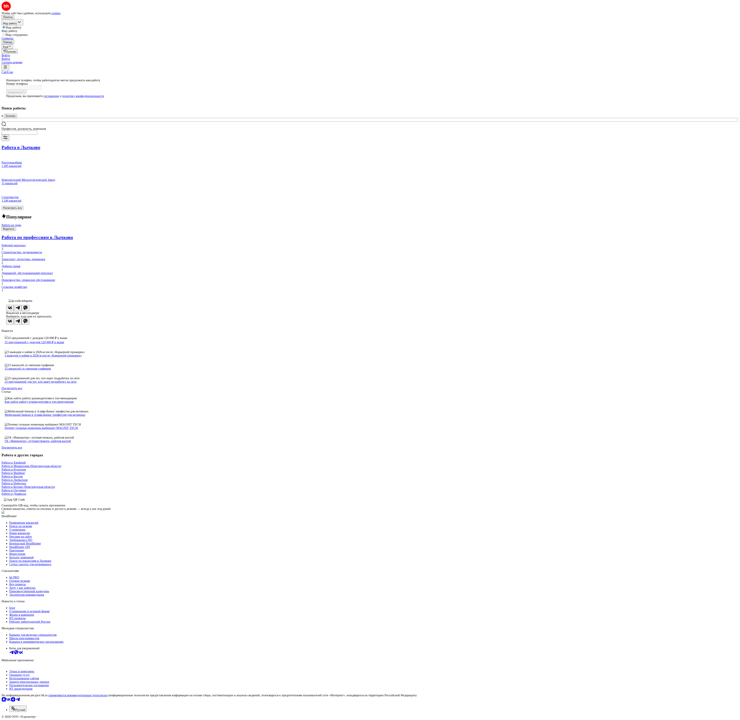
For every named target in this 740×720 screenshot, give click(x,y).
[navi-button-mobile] (5, 67)
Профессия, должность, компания (24, 128)
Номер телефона (17, 83)
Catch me (7, 72)
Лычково (10, 115)
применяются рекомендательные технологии (78, 695)
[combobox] (19, 133)
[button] (6, 55)
